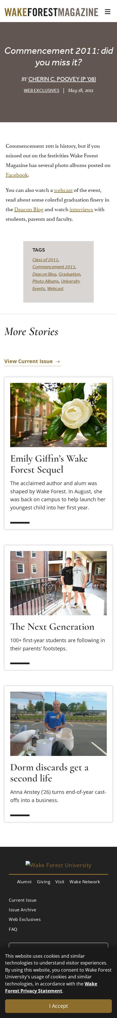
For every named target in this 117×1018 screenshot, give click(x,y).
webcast (63, 189)
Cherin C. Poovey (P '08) (62, 78)
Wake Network (85, 881)
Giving (43, 881)
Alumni (24, 881)
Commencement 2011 (53, 266)
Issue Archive (22, 909)
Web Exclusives (41, 90)
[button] (108, 12)
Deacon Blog (28, 209)
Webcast (55, 288)
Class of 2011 (45, 259)
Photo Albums (45, 281)
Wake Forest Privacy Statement (51, 987)
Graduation (69, 274)
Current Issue (23, 900)
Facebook (17, 174)
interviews (81, 209)
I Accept (58, 1005)
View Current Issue (28, 361)
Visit (59, 881)
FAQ (13, 929)
